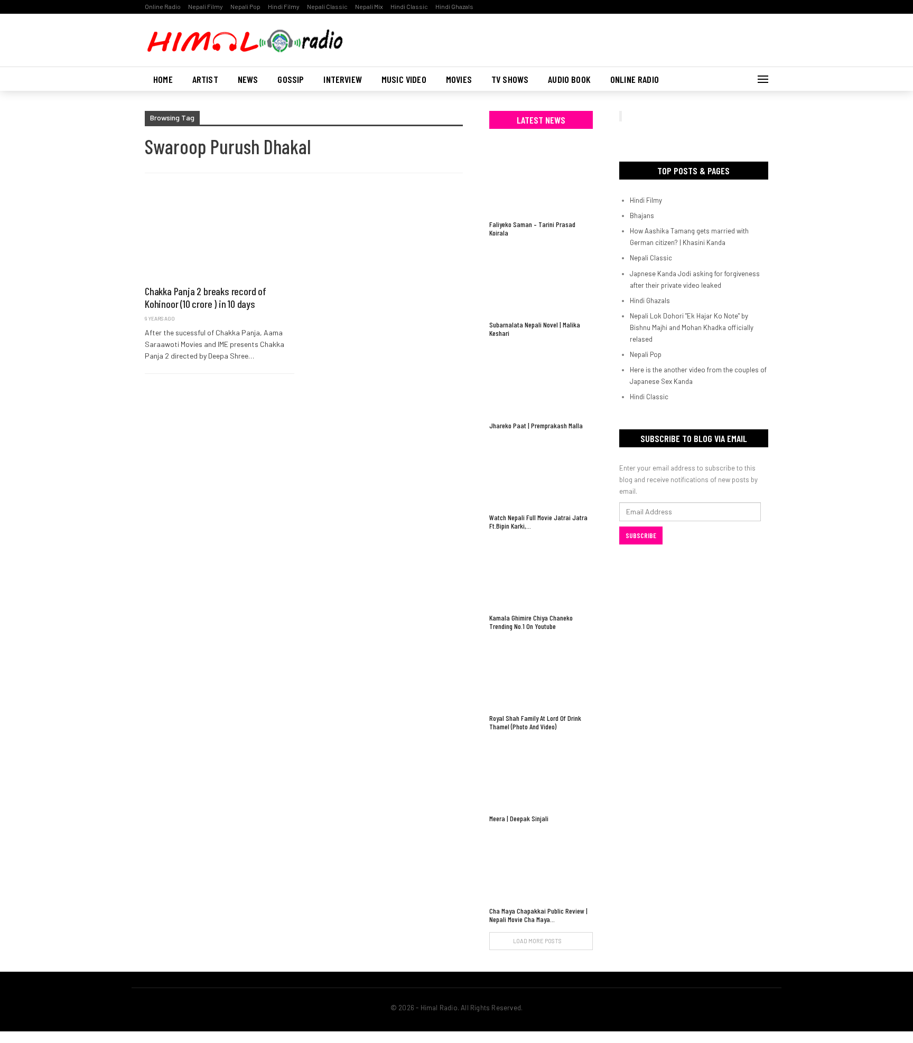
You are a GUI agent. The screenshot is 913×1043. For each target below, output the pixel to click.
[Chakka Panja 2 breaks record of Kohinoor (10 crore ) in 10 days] (219, 234)
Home (163, 79)
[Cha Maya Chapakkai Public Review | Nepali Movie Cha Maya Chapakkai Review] (541, 866)
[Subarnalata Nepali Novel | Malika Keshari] (541, 280)
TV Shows (509, 79)
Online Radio (163, 6)
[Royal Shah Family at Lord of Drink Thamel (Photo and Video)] (541, 673)
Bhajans (642, 215)
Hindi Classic (409, 6)
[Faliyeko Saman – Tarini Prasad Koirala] (541, 180)
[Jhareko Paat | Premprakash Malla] (541, 380)
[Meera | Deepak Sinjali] (541, 774)
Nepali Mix (369, 6)
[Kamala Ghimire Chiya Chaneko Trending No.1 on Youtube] (541, 573)
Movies (459, 79)
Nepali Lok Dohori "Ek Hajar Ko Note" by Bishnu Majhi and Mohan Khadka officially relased (691, 327)
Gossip (290, 79)
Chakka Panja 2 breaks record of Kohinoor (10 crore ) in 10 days (205, 297)
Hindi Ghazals (454, 6)
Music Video (403, 79)
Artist (205, 79)
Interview (342, 79)
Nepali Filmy (205, 6)
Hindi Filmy (284, 6)
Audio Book (569, 79)
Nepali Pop (245, 6)
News (248, 79)
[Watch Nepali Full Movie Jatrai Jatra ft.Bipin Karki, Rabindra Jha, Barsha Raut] (541, 473)
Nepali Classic (327, 6)
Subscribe (641, 535)
